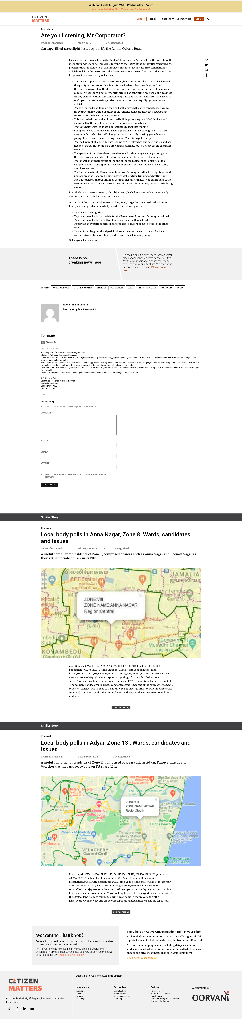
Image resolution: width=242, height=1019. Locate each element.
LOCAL (130, 288)
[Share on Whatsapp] (206, 70)
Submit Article (184, 19)
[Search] (208, 19)
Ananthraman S (53, 42)
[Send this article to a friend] (206, 59)
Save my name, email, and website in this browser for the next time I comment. (76, 475)
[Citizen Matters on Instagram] (9, 1009)
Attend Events (120, 993)
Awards (80, 996)
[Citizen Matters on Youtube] (32, 1009)
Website (45, 463)
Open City (118, 998)
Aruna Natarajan (53, 756)
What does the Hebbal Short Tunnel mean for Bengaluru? (121, 9)
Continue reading (121, 707)
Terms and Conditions (160, 993)
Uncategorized (114, 42)
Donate (199, 19)
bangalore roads (61, 288)
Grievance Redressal (160, 1001)
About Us (81, 991)
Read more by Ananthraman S (78, 309)
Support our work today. (72, 954)
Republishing (156, 996)
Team (79, 993)
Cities (140, 19)
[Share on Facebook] (206, 75)
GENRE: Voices (116, 288)
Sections (167, 19)
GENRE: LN (101, 288)
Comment (47, 413)
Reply (43, 394)
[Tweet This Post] (206, 64)
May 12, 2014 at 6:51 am (49, 349)
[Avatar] (50, 313)
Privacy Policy (157, 991)
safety (180, 288)
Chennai (46, 528)
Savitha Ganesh (53, 548)
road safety (166, 288)
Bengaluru (47, 29)
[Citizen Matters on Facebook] (17, 1009)
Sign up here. (115, 975)
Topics (153, 19)
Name (44, 441)
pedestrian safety (147, 288)
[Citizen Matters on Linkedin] (24, 1009)
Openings (81, 998)
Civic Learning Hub (122, 996)
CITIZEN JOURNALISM (83, 288)
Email (44, 452)
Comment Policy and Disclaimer (165, 998)
